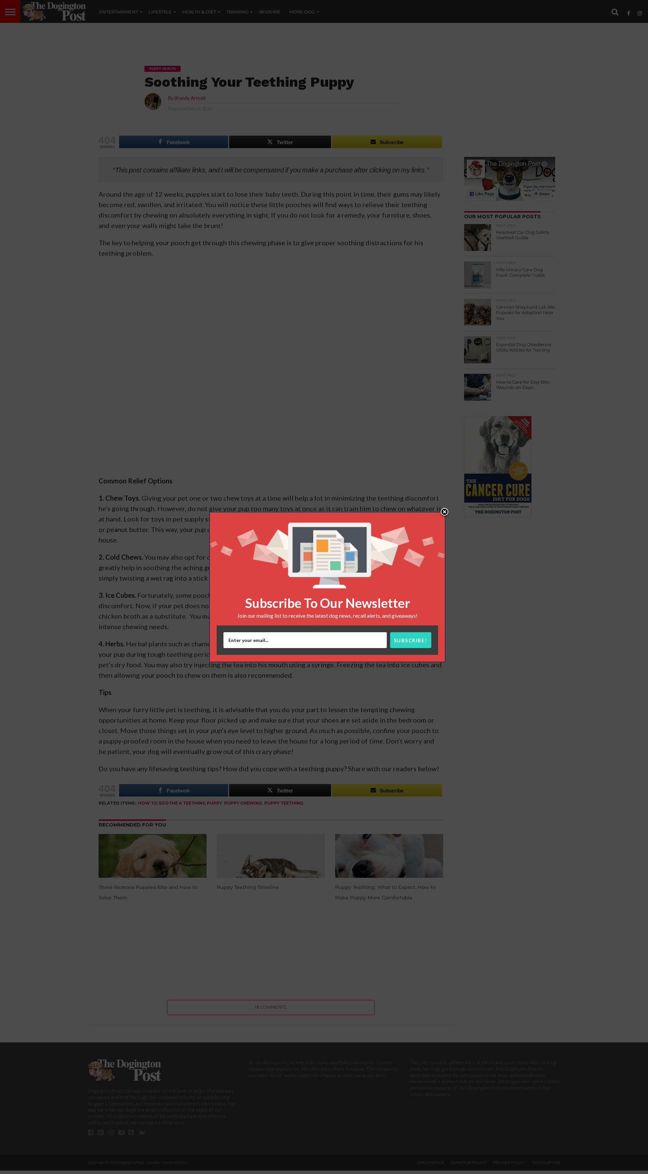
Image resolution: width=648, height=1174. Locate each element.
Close (444, 512)
